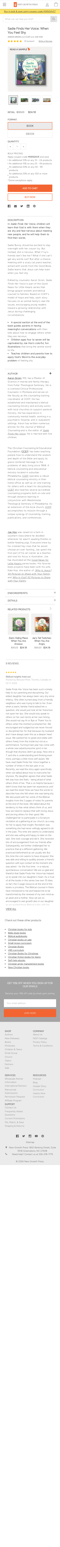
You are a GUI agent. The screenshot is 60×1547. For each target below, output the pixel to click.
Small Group (11, 1053)
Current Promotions (15, 1118)
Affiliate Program (13, 1100)
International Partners (16, 1085)
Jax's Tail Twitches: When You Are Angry (41, 641)
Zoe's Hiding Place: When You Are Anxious (18, 641)
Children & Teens (13, 1049)
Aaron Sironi (14, 378)
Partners (9, 1064)
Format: (12, 119)
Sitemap (30, 1142)
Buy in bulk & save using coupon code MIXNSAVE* (30, 11)
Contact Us (10, 1107)
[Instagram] (30, 1136)
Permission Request (15, 1096)
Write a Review (45, 41)
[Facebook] (9, 206)
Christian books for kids (20, 929)
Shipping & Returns (14, 1126)
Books (8, 1042)
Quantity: (13, 141)
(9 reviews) (29, 41)
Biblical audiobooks (17, 936)
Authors (9, 1034)
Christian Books (16, 946)
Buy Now (30, 197)
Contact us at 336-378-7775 (38, 1154)
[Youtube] (36, 1136)
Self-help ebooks (16, 960)
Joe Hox (12, 532)
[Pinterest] (34, 206)
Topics (8, 1060)
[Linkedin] (28, 206)
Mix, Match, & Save (14, 1122)
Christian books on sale (20, 939)
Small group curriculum (20, 943)
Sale (7, 1068)
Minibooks (10, 1045)
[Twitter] (21, 206)
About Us (37, 1034)
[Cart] (56, 4)
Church (8, 1057)
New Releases (12, 1038)
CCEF (25, 451)
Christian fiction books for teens (24, 957)
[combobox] (30, 19)
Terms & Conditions (43, 1045)
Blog (35, 1082)
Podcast (37, 1078)
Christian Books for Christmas (23, 953)
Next (50, 608)
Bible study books (17, 932)
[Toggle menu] (4, 4)
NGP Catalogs (40, 1038)
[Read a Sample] (20, 50)
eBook (30, 133)
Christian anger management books (26, 963)
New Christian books (18, 967)
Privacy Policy (40, 1042)
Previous (43, 608)
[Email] (15, 206)
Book (30, 125)
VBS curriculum (16, 950)
